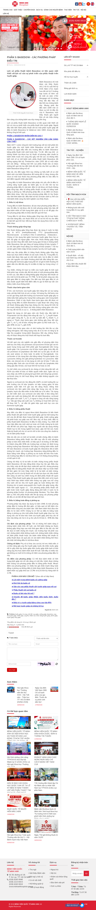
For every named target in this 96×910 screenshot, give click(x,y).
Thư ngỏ (32, 869)
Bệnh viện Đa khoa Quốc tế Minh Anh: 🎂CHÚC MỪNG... (75, 140)
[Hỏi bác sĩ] (71, 43)
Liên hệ (6, 13)
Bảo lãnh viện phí (57, 882)
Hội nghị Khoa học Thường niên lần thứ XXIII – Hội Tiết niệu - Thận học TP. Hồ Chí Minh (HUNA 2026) (23, 695)
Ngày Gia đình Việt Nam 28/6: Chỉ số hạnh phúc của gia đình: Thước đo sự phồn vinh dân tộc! (41, 695)
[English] (92, 4)
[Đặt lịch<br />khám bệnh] (71, 29)
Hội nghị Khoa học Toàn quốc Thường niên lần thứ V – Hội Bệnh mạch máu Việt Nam (19, 837)
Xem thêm (12, 682)
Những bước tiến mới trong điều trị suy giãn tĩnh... (75, 209)
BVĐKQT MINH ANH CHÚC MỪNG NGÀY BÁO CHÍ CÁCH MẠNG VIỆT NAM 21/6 (45, 760)
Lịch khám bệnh (70, 94)
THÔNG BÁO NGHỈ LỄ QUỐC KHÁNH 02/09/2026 (76, 123)
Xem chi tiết (19, 32)
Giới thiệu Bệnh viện (37, 873)
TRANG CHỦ (8, 10)
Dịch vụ (39, 10)
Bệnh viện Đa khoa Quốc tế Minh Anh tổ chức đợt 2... (74, 115)
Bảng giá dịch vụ (71, 88)
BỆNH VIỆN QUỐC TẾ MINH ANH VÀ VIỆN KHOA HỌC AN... (75, 174)
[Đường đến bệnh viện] (71, 36)
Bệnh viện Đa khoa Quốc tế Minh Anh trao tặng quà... (75, 132)
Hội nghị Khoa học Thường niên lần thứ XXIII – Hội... (74, 165)
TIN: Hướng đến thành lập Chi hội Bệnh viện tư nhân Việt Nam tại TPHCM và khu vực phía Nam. (46, 786)
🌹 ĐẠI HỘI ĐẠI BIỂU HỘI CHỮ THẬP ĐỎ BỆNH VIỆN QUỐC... (75, 201)
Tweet (11, 633)
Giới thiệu (18, 10)
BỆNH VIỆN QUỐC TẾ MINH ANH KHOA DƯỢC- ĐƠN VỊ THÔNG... (75, 183)
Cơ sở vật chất (35, 880)
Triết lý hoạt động (36, 887)
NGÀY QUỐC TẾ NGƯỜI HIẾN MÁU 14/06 (16, 810)
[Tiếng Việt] (88, 4)
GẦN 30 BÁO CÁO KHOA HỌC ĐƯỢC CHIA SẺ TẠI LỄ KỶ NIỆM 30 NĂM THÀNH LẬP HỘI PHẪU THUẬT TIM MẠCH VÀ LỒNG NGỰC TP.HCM (19, 789)
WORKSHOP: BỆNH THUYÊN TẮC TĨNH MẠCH (75, 226)
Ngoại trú (54, 869)
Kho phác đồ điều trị (72, 71)
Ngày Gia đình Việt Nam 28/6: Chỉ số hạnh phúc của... (75, 157)
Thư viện (68, 10)
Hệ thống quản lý (36, 884)
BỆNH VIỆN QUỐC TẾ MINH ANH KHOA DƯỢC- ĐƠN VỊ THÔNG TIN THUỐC (45, 733)
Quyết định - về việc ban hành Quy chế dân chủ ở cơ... (75, 257)
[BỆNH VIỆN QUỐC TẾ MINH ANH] (20, 3)
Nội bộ (83, 10)
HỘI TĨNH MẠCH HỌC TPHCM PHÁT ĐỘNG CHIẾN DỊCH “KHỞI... (76, 218)
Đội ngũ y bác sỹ (36, 876)
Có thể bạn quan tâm (17, 711)
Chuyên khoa (29, 10)
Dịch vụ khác (55, 886)
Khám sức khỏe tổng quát (58, 877)
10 (61, 49)
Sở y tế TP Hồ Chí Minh (73, 65)
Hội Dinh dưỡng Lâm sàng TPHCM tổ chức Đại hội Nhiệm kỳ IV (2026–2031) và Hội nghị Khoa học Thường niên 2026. (18, 762)
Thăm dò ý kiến (70, 83)
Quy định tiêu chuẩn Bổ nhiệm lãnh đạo (76, 265)
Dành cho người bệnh (53, 10)
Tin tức (76, 10)
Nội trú (53, 873)
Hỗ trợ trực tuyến (71, 77)
